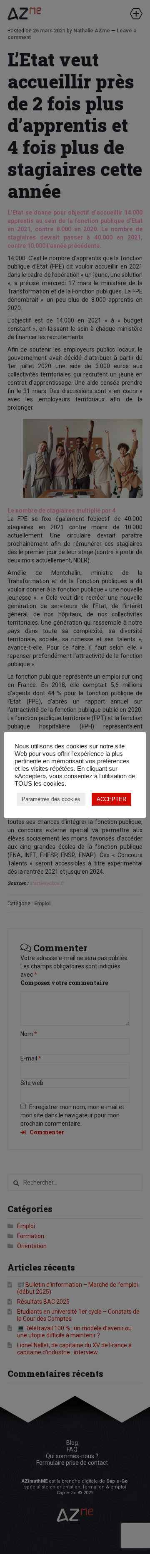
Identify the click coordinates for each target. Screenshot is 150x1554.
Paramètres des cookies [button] (51, 799)
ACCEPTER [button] (111, 799)
